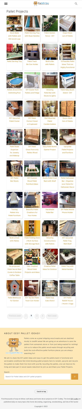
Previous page (15, 316)
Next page (52, 316)
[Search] (74, 377)
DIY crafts (74, 399)
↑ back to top (41, 391)
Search (7, 372)
